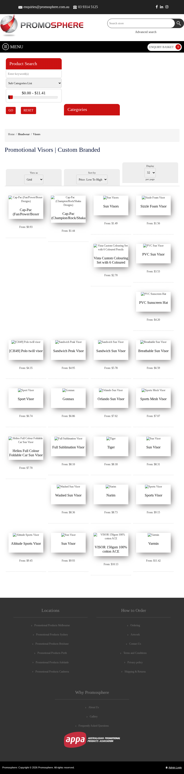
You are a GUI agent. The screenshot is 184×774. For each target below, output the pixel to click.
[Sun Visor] (153, 439)
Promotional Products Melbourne (52, 625)
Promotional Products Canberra (52, 671)
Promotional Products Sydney (52, 634)
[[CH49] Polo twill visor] (26, 342)
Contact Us (135, 643)
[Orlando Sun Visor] (111, 390)
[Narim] (111, 487)
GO (11, 110)
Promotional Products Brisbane (52, 643)
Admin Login (175, 767)
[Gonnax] (68, 390)
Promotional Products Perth (52, 653)
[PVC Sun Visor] (153, 246)
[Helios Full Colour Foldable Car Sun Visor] (26, 440)
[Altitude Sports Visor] (26, 535)
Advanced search (145, 32)
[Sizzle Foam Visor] (153, 198)
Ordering (135, 625)
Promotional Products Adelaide (52, 662)
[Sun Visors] (111, 198)
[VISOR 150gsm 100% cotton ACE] (111, 536)
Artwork (135, 634)
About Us (93, 707)
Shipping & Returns (135, 671)
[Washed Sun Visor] (68, 487)
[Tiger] (111, 439)
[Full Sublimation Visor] (68, 439)
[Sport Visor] (26, 390)
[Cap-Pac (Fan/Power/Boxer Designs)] (26, 199)
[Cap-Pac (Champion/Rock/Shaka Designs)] (68, 201)
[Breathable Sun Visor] (153, 342)
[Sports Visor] (153, 487)
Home (11, 134)
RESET (28, 110)
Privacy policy (135, 662)
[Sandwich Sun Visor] (111, 342)
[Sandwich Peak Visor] (68, 342)
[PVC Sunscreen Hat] (153, 294)
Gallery (94, 716)
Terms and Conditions (135, 653)
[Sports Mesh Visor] (153, 390)
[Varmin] (153, 535)
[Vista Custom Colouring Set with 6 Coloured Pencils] (111, 247)
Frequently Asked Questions (94, 725)
